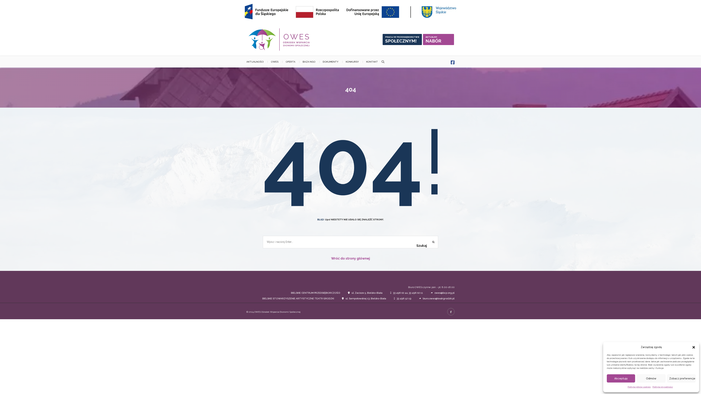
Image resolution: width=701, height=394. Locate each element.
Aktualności (255, 61)
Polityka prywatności (662, 387)
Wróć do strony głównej (350, 258)
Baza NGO (309, 61)
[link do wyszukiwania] (383, 61)
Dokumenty (330, 61)
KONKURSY (352, 61)
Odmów (651, 378)
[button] (694, 347)
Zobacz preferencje (682, 378)
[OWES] (279, 39)
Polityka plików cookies (639, 387)
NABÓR (433, 40)
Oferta (290, 61)
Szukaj (421, 246)
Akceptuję (621, 378)
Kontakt (372, 61)
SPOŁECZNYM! (402, 40)
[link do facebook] (453, 62)
